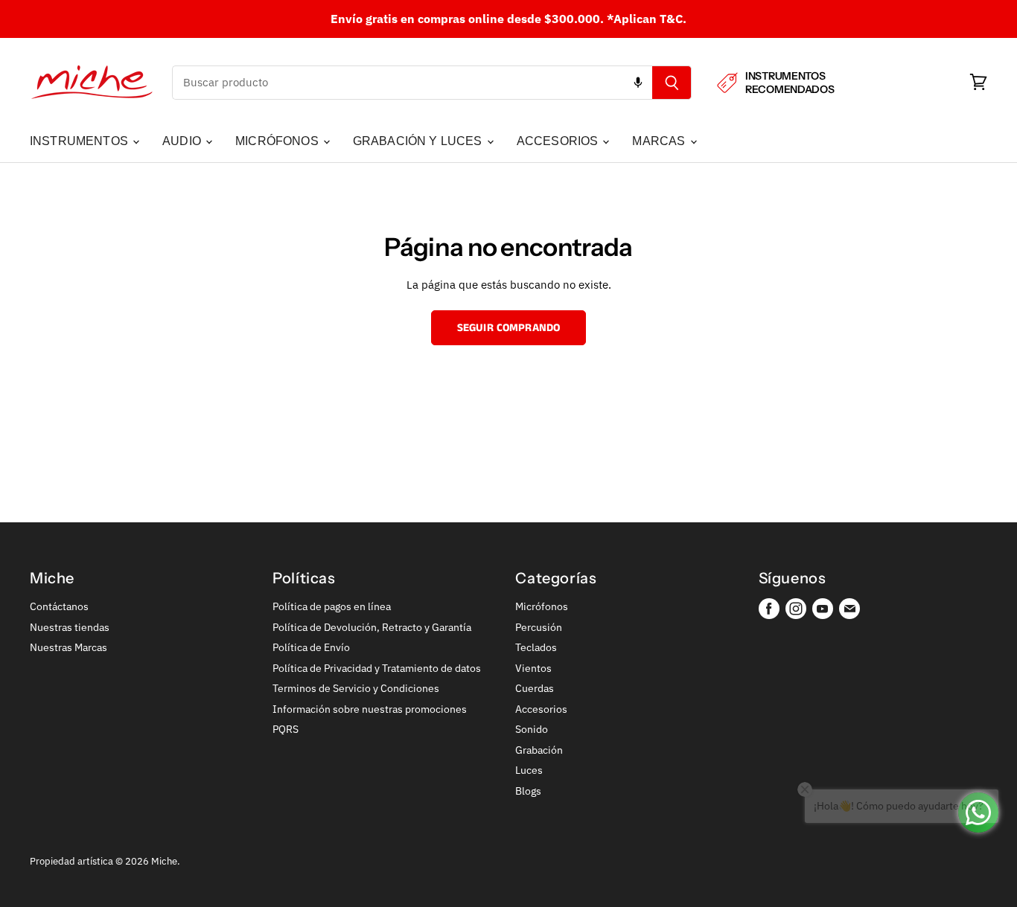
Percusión (538, 627)
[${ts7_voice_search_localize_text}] (638, 82)
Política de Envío (311, 647)
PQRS (285, 729)
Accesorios (541, 709)
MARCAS (660, 141)
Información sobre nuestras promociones (369, 709)
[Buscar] (672, 82)
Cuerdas (534, 688)
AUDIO (183, 141)
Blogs (528, 791)
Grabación (539, 750)
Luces (529, 770)
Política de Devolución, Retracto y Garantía (371, 627)
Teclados (536, 647)
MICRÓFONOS (278, 141)
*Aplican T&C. (646, 18)
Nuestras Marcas (68, 647)
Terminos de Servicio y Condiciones (355, 688)
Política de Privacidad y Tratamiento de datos (376, 668)
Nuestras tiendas (69, 627)
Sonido (531, 729)
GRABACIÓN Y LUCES (419, 141)
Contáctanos (59, 606)
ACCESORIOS (559, 141)
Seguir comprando (508, 328)
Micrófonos (541, 606)
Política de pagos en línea (331, 606)
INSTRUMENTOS (80, 141)
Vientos (533, 668)
